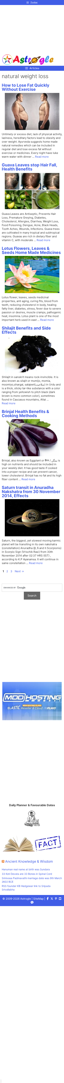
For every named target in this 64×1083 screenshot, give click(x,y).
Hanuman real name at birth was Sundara (26, 869)
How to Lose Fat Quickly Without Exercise (25, 87)
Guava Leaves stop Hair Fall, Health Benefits (29, 167)
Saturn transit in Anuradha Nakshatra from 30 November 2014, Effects (31, 491)
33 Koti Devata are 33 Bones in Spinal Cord (27, 873)
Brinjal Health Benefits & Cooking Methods (25, 413)
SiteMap (38, 898)
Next (19, 571)
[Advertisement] (28, 28)
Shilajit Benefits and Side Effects (26, 330)
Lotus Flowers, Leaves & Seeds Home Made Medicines (31, 250)
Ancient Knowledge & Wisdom (29, 861)
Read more (42, 156)
